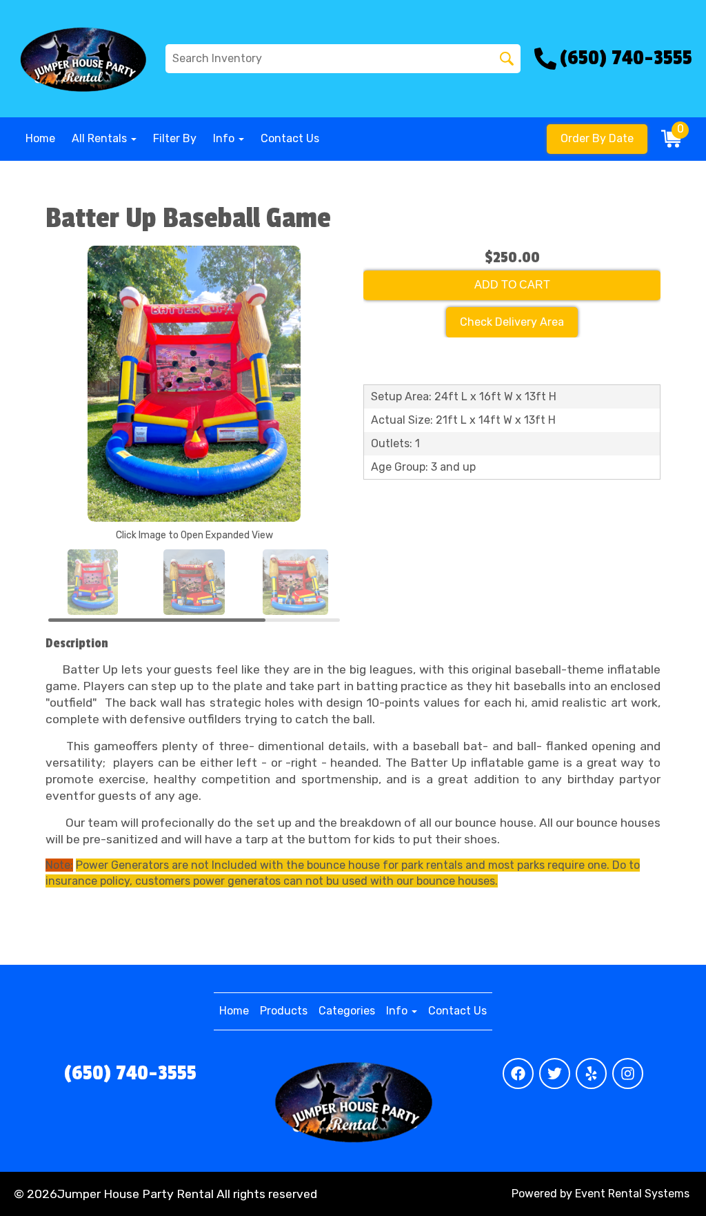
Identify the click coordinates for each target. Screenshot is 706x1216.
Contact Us (290, 138)
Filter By (174, 138)
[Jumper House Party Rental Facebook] (518, 1073)
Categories (347, 1010)
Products (283, 1010)
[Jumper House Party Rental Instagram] (627, 1073)
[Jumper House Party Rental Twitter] (554, 1073)
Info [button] (225, 138)
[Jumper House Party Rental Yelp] (591, 1073)
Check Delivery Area (512, 321)
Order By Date (597, 138)
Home (40, 138)
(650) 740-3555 (130, 1073)
